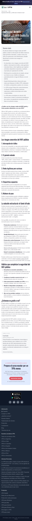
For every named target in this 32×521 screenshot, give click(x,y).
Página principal (4, 11)
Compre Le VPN (5, 413)
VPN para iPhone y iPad (7, 507)
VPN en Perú (4, 453)
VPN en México (5, 450)
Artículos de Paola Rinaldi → (8, 351)
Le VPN (6, 220)
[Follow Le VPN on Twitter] (14, 402)
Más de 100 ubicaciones (10, 248)
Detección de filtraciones (7, 495)
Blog (9, 11)
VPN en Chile (5, 441)
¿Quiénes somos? (6, 416)
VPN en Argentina (6, 439)
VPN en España (5, 446)
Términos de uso (5, 430)
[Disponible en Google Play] (16, 397)
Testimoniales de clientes (8, 420)
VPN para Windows (6, 500)
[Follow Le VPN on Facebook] (10, 402)
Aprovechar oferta (16, 378)
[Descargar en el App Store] (16, 394)
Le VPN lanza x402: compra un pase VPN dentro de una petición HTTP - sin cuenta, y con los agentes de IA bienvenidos (15, 463)
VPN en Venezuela (6, 455)
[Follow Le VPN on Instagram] (17, 402)
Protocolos (4, 423)
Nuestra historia (5, 418)
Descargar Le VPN (6, 509)
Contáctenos (4, 425)
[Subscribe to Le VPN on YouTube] (21, 402)
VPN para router (5, 512)
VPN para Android (6, 505)
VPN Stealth (4, 493)
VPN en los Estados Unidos (8, 448)
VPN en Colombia (6, 443)
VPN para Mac (5, 502)
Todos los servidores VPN (8, 436)
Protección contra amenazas (8, 498)
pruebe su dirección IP (22, 258)
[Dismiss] (31, 2)
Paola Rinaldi (5, 336)
